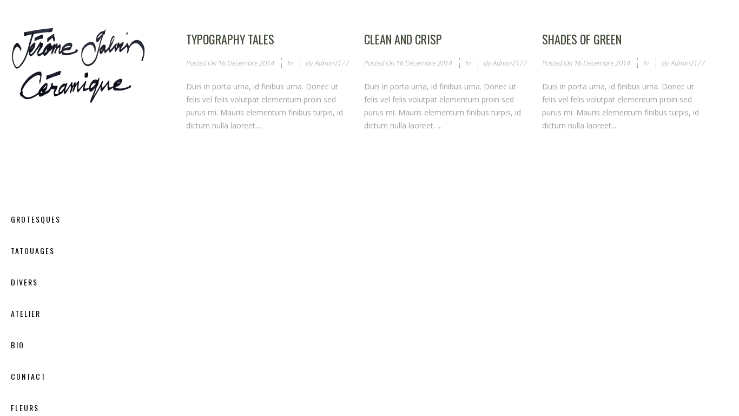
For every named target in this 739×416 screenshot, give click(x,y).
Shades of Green (582, 39)
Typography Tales (230, 39)
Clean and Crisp (403, 39)
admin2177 (332, 63)
